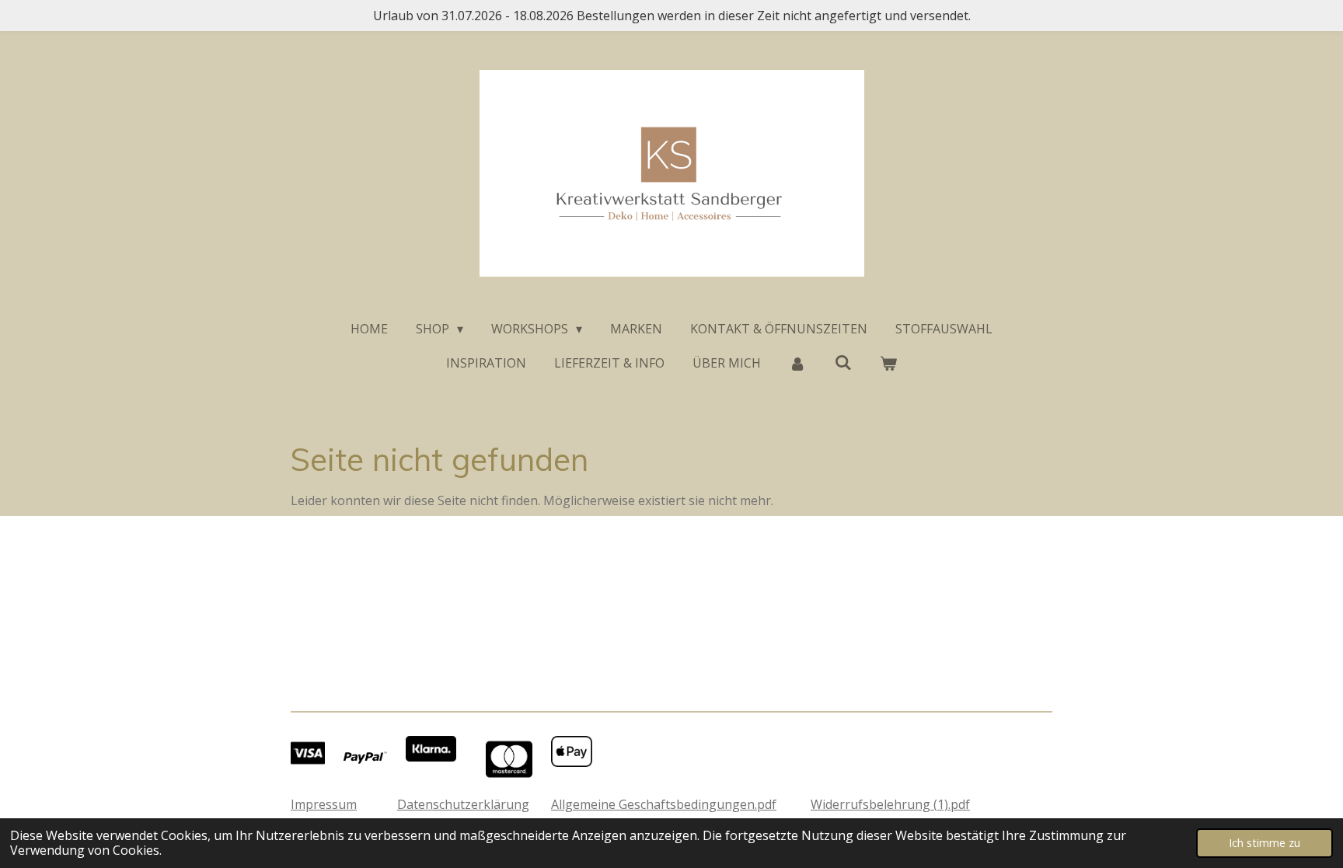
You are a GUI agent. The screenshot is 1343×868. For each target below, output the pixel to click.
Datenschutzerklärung (463, 804)
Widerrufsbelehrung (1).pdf (890, 804)
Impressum (324, 804)
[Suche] (842, 362)
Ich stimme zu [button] (1264, 842)
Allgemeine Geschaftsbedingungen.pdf (663, 804)
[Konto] (797, 363)
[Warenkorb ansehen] (888, 363)
